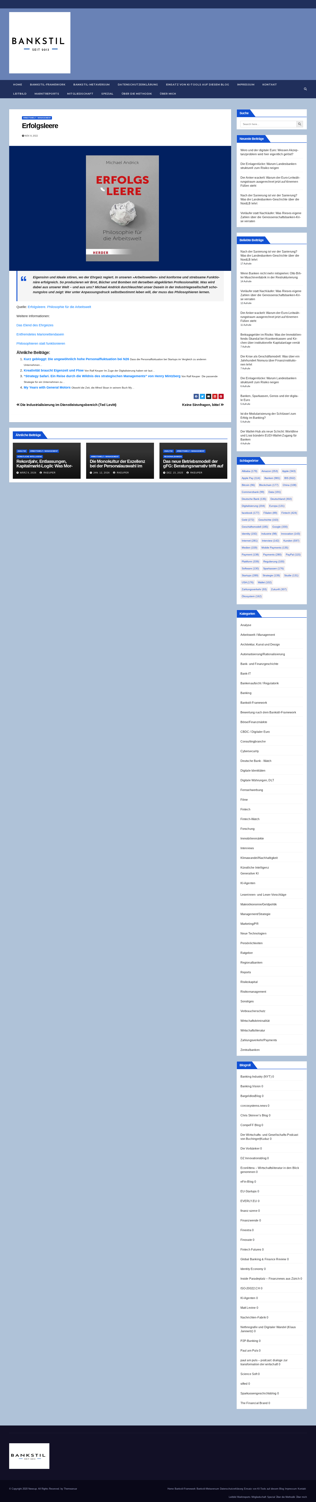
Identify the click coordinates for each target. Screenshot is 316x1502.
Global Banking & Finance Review (263, 1259)
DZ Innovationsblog (253, 1158)
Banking (245, 693)
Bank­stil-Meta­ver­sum (91, 84)
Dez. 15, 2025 (175, 472)
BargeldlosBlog (250, 1096)
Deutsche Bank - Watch (256, 760)
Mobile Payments (275, 547)
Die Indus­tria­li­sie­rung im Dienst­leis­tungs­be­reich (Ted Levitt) (68, 405)
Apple (289, 471)
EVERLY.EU (248, 1201)
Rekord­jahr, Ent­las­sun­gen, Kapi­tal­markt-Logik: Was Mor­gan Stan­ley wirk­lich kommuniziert (44, 468)
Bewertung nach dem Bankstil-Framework (268, 712)
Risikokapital (249, 982)
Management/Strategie (255, 914)
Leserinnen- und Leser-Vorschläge (263, 894)
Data (274, 491)
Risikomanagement (253, 991)
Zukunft (279, 589)
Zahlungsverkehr (254, 589)
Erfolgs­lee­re (40, 126)
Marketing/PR (249, 923)
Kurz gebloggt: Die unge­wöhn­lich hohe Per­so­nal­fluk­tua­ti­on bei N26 (76, 359)
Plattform (250, 561)
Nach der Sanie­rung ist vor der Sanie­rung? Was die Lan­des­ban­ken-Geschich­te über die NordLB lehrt (269, 199)
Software (250, 568)
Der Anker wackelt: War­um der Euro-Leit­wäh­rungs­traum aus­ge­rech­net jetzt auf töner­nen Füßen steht (270, 181)
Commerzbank (253, 491)
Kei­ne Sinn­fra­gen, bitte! (201, 405)
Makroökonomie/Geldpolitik (258, 904)
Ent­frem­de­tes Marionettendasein (40, 334)
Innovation (290, 533)
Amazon (270, 471)
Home (17, 84)
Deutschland (281, 498)
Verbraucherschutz (252, 1011)
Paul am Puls (249, 1350)
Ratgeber (246, 952)
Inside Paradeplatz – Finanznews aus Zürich (270, 1278)
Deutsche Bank (254, 498)
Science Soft (248, 1374)
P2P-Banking (249, 1340)
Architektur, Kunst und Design (260, 644)
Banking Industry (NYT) (256, 1076)
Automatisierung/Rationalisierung (262, 654)
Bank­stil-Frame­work (47, 84)
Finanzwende (249, 1220)
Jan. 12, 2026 (101, 472)
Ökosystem (252, 596)
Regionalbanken (173, 457)
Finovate (246, 1239)
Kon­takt (269, 84)
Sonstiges (247, 1001)
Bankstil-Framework (253, 702)
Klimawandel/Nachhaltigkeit (259, 857)
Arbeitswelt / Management (37, 118)
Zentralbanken (250, 1049)
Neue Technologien (253, 933)
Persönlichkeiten (251, 943)
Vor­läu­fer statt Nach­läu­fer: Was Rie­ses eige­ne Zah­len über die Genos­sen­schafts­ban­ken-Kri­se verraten (271, 217)
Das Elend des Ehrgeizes (34, 325)
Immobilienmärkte (252, 838)
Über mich (168, 93)
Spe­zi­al (107, 93)
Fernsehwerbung (251, 790)
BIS (289, 478)
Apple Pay (251, 478)
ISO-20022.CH (250, 1288)
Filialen (270, 512)
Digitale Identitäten (253, 770)
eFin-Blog (247, 1181)
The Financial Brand (254, 1403)
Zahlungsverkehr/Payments (258, 1040)
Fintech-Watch (250, 819)
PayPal (293, 554)
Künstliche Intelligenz (30, 457)
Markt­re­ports (47, 93)
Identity (249, 533)
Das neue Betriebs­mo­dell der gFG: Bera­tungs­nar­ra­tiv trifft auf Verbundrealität (193, 466)
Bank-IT (245, 673)
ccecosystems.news (253, 1105)
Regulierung (273, 561)
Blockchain (269, 485)
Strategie (271, 575)
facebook (250, 512)
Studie (291, 575)
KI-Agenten (247, 883)
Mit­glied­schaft (80, 93)
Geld (248, 519)
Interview (270, 540)
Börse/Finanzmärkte (253, 722)
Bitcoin (248, 485)
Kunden (291, 540)
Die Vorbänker (250, 1148)
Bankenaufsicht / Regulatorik (259, 683)
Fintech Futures (250, 1249)
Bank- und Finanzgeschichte (259, 663)
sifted (244, 1383)
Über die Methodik (137, 93)
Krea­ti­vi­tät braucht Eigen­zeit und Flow (54, 370)
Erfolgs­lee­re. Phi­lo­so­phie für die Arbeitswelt (59, 307)
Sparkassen (273, 568)
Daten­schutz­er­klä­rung (138, 84)
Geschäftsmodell (255, 526)
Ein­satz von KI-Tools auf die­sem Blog (197, 84)
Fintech (289, 512)
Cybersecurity (249, 751)
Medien (249, 547)
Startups (250, 575)
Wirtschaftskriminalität (255, 1020)
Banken (272, 478)
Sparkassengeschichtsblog (258, 1393)
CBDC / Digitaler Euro (255, 731)
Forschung (247, 828)
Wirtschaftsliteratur (252, 1030)
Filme (244, 799)
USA (248, 582)
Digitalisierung (253, 505)
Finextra (245, 1230)
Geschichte (268, 519)
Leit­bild (20, 93)
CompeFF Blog (250, 1125)
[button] (305, 89)
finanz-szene (248, 1210)
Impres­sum (246, 84)
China (289, 485)
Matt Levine (248, 1307)
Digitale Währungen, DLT (257, 780)
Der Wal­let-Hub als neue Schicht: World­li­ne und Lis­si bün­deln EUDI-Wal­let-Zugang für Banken (269, 435)
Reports (245, 972)
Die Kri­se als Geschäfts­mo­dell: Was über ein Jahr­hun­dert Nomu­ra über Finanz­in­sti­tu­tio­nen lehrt (270, 360)
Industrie (269, 533)
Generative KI (249, 873)
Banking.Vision (250, 1086)
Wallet (265, 582)
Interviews (247, 848)
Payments (272, 554)
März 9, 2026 (28, 472)
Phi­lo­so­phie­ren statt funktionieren (40, 343)
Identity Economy (251, 1268)
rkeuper (49, 472)
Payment (250, 554)
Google (280, 526)
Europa (277, 505)
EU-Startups (248, 1191)
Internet (250, 540)
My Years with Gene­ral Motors (47, 387)
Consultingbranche (253, 741)
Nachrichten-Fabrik (253, 1317)
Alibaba (249, 471)
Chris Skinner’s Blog (254, 1115)
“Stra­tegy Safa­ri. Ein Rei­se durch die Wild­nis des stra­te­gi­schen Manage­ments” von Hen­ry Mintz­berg (102, 376)
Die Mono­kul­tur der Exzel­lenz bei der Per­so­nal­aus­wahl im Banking (117, 466)
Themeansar (70, 1488)
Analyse (22, 451)
